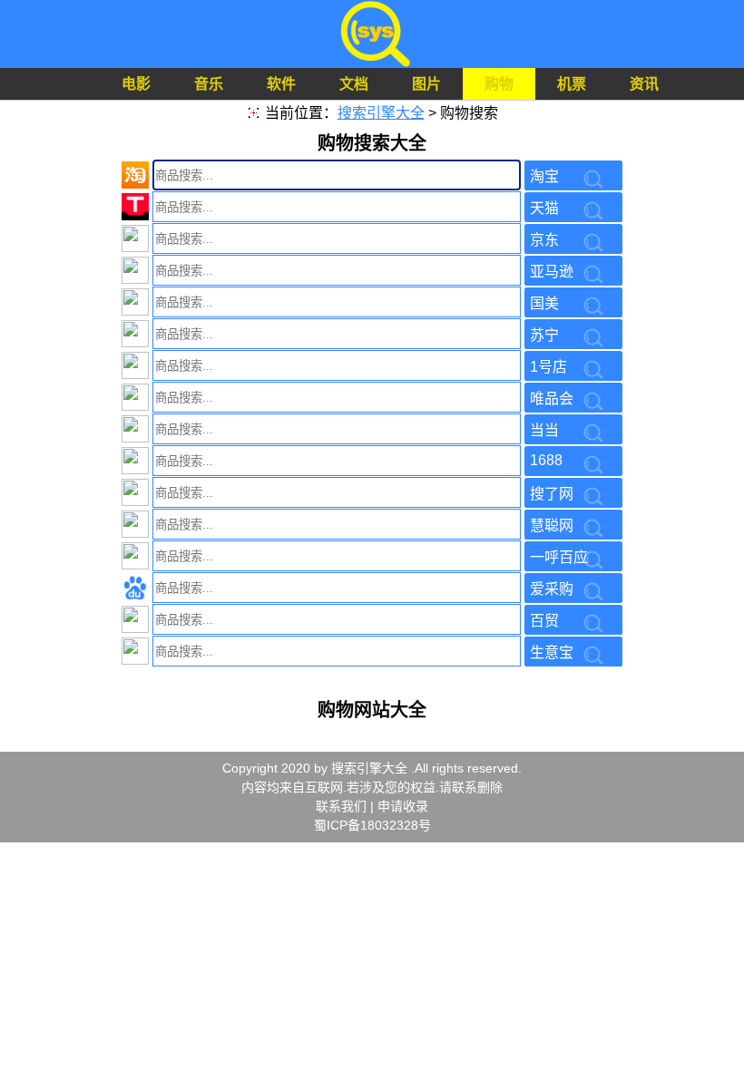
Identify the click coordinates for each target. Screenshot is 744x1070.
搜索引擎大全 (381, 113)
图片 (426, 84)
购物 (499, 84)
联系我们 (341, 806)
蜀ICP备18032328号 (372, 825)
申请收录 (402, 806)
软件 (281, 84)
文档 (353, 84)
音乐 (208, 84)
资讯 (644, 84)
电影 (136, 84)
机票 (571, 84)
